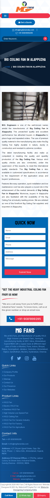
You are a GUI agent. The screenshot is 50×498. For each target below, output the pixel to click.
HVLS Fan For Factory (12, 423)
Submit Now (25, 272)
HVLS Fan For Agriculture (14, 427)
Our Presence (9, 386)
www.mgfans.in (26, 479)
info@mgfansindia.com (24, 30)
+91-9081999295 (25, 33)
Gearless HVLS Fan (11, 409)
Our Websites (9, 390)
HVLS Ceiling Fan (10, 416)
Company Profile (10, 372)
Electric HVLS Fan (11, 406)
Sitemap (7, 379)
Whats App (26, 495)
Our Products (9, 375)
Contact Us (8, 382)
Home (7, 67)
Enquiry (42, 495)
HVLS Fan (7, 402)
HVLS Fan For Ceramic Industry (16, 420)
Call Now (9, 495)
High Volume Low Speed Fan (15, 413)
